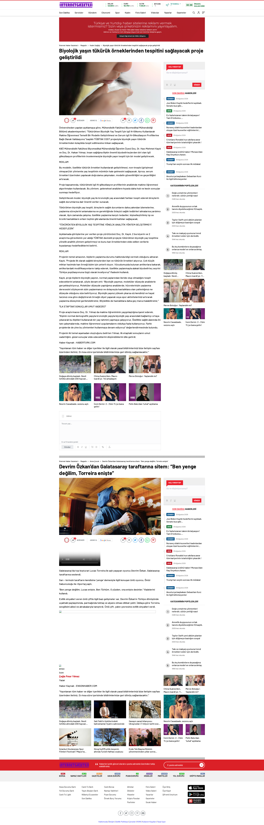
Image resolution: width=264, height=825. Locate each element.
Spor (117, 12)
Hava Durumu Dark (67, 787)
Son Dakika (64, 12)
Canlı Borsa (109, 787)
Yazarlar (168, 12)
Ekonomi (106, 12)
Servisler (79, 12)
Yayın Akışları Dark (90, 790)
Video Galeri (151, 790)
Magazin (83, 45)
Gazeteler (181, 12)
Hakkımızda (103, 822)
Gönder (67, 447)
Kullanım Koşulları (149, 822)
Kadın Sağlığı (95, 45)
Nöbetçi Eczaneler (90, 794)
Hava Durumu (114, 775)
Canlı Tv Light (65, 794)
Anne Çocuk (94, 461)
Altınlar (130, 787)
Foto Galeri (140, 12)
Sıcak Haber (151, 802)
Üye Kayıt (167, 790)
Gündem (92, 12)
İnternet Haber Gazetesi (68, 45)
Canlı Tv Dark (87, 787)
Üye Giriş (166, 787)
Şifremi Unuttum (170, 794)
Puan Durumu (132, 775)
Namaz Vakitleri (78, 775)
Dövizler (130, 790)
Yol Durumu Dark (66, 790)
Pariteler (162, 775)
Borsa (62, 775)
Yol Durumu (178, 775)
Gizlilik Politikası (122, 822)
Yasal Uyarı (161, 822)
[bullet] (96, 447)
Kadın (127, 12)
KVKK (139, 822)
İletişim (111, 822)
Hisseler (148, 775)
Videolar (155, 12)
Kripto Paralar (197, 775)
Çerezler (132, 822)
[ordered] (92, 447)
